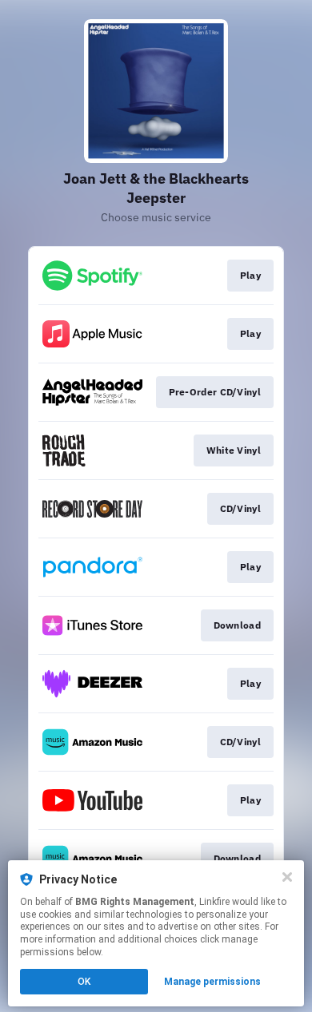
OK (84, 981)
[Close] (287, 877)
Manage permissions (212, 981)
